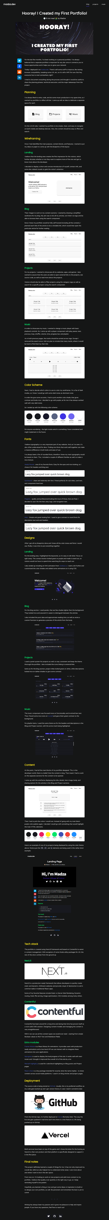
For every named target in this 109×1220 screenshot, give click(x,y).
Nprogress (28, 1056)
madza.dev (45, 70)
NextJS (28, 960)
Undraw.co (63, 566)
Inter (26, 517)
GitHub (52, 1086)
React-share (29, 1071)
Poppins (27, 499)
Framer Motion (30, 1046)
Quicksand (28, 481)
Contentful (30, 1001)
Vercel (60, 1117)
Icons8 (50, 716)
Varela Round (29, 464)
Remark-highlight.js (31, 1064)
